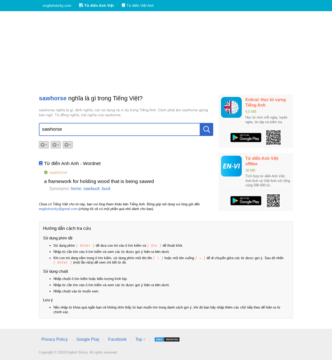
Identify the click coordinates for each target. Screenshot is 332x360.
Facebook (117, 339)
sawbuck (91, 188)
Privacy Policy (55, 339)
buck (106, 188)
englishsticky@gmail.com (58, 209)
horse (76, 188)
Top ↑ (140, 339)
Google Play (88, 339)
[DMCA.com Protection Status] (167, 339)
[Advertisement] (166, 52)
